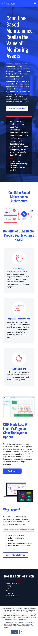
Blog (7, 588)
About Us (9, 591)
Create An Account (12, 596)
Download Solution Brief (17, 108)
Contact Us (9, 593)
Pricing (8, 586)
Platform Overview (12, 583)
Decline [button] (23, 632)
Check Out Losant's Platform (15, 555)
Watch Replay (12, 471)
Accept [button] (14, 632)
